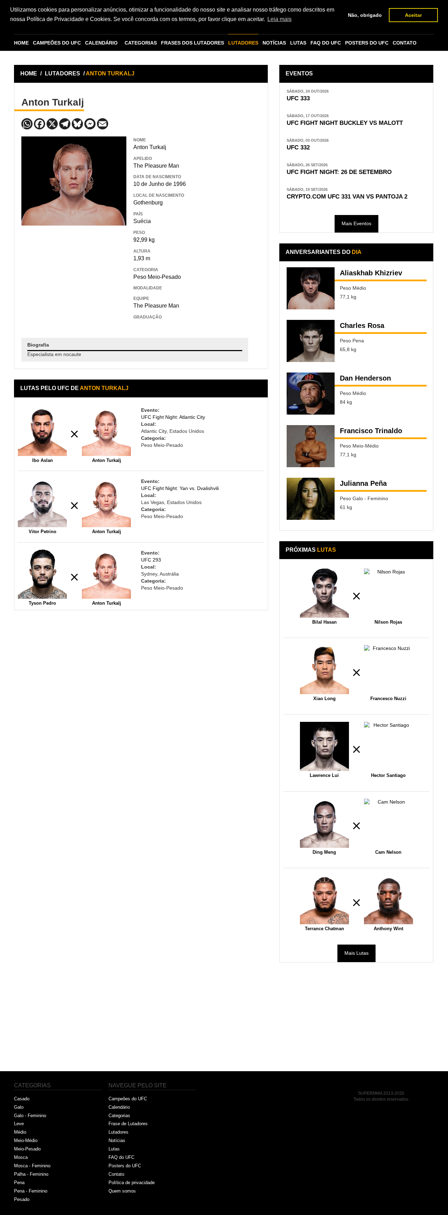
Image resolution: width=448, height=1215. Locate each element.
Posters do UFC (124, 1165)
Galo (18, 1107)
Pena (19, 1182)
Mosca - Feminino (32, 1165)
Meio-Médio (25, 1140)
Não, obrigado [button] (365, 15)
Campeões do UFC (127, 1098)
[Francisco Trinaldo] (311, 446)
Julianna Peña (363, 483)
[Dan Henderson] (311, 393)
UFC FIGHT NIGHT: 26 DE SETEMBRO (339, 172)
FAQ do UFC (121, 1157)
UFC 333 (298, 98)
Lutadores (118, 1132)
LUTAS (298, 43)
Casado (21, 1098)
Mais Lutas (356, 953)
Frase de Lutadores (128, 1123)
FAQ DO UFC (325, 43)
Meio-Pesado (27, 1149)
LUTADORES (243, 43)
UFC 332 (298, 147)
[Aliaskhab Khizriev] (311, 288)
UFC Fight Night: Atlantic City (173, 417)
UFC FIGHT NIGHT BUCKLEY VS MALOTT (345, 123)
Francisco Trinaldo (371, 431)
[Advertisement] (73, 276)
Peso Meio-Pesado (157, 277)
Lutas (114, 1149)
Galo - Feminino (30, 1115)
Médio (20, 1132)
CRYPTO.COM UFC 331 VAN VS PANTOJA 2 (347, 196)
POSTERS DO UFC (366, 43)
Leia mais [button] (279, 19)
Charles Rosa (362, 325)
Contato (116, 1174)
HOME (21, 43)
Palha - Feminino (31, 1174)
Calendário (119, 1107)
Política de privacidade (131, 1182)
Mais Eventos (356, 223)
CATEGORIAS (141, 43)
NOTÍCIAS (274, 43)
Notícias (116, 1140)
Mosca (21, 1157)
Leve (19, 1123)
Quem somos (122, 1191)
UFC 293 (151, 560)
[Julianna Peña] (311, 499)
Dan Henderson (365, 378)
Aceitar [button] (413, 15)
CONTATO (404, 43)
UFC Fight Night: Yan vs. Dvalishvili (180, 488)
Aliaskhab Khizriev (371, 273)
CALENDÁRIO (101, 43)
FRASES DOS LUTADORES (192, 43)
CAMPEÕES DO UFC (57, 43)
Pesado (21, 1199)
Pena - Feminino (30, 1191)
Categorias (119, 1115)
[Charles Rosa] (311, 341)
